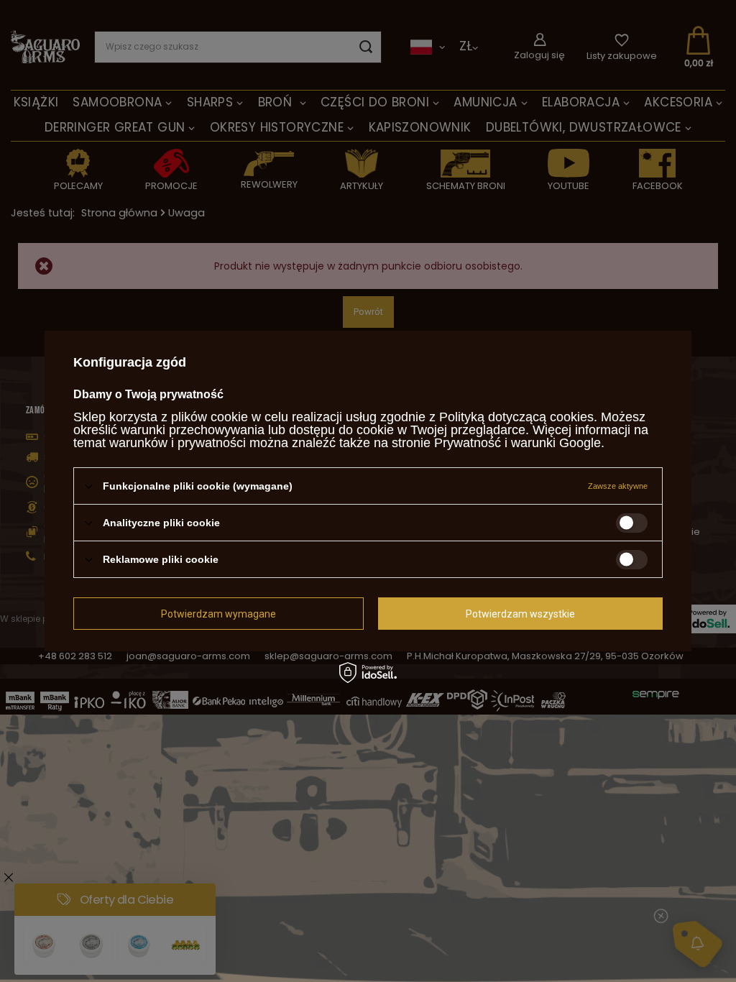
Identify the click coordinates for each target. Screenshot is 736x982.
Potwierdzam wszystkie (520, 613)
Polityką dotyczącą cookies (516, 417)
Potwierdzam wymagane (218, 613)
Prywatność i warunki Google (517, 443)
